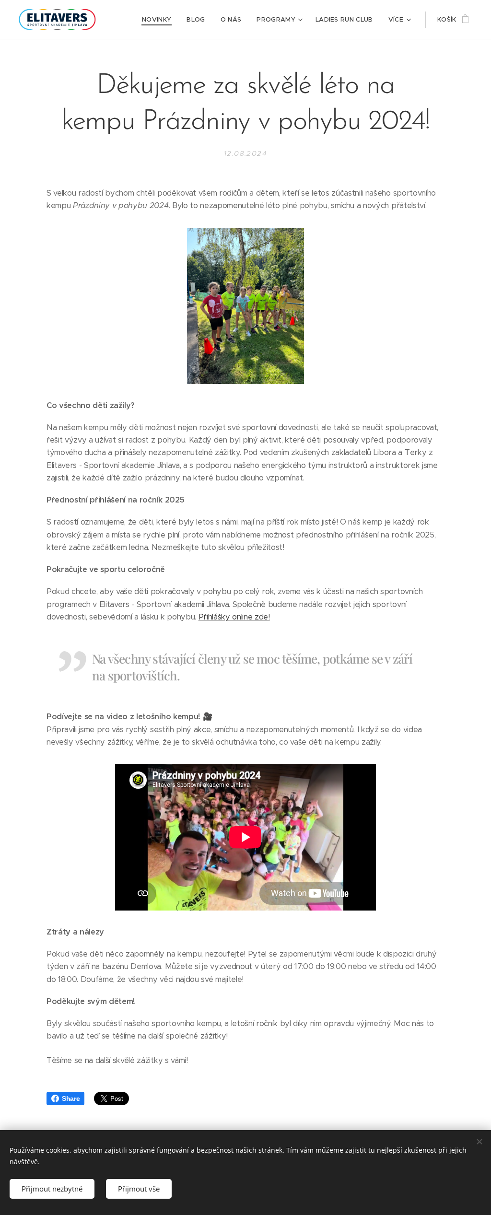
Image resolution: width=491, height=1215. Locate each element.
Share (71, 1098)
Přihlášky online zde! (234, 617)
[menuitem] (159, 20)
